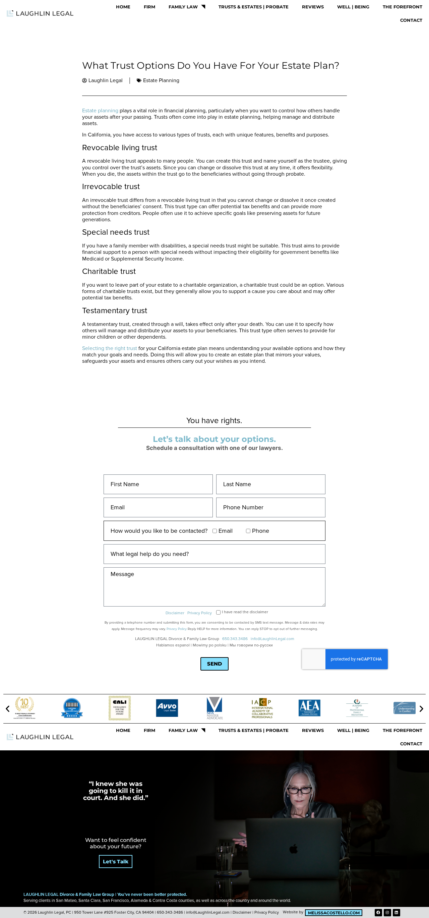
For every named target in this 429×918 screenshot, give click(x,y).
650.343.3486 (235, 638)
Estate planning (100, 110)
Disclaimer (175, 613)
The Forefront (402, 6)
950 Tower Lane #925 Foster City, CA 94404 (114, 912)
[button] (7, 709)
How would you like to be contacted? (159, 531)
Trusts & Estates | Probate (254, 6)
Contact (411, 20)
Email (226, 531)
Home (123, 6)
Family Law (183, 6)
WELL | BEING (353, 6)
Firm (149, 6)
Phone (260, 531)
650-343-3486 (170, 912)
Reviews (313, 6)
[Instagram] (387, 912)
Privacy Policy (199, 613)
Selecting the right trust (109, 348)
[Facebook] (378, 912)
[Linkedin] (396, 912)
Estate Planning (161, 80)
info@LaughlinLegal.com (272, 638)
